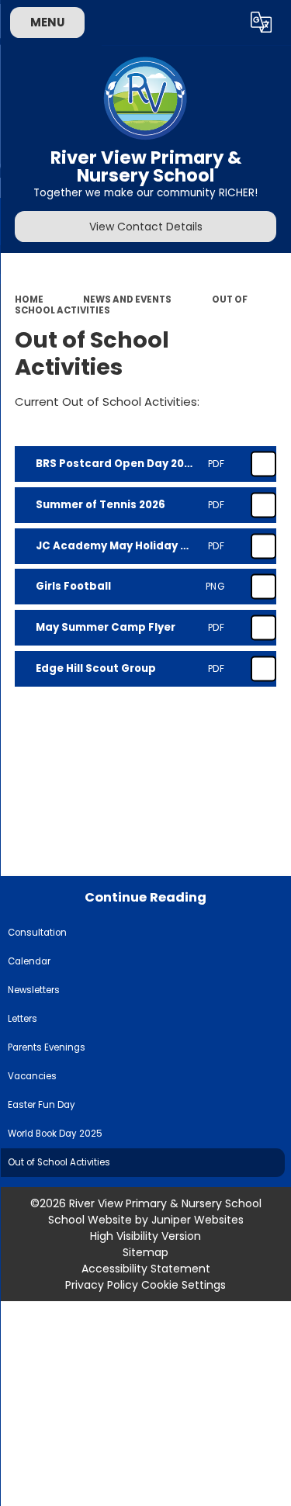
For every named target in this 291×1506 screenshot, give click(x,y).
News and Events (127, 299)
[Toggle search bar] (223, 22)
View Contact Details (146, 226)
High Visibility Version (145, 1236)
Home (29, 299)
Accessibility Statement (145, 1268)
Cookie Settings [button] (183, 1285)
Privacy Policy (101, 1285)
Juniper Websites (197, 1219)
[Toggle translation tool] (261, 22)
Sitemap (145, 1252)
